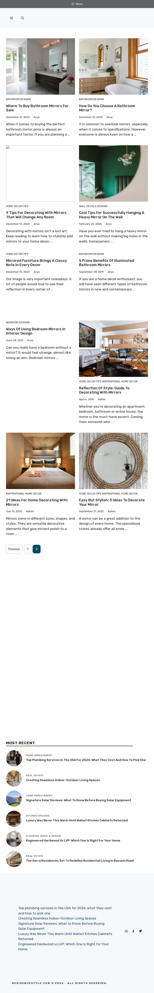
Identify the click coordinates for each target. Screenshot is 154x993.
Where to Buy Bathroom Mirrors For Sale (37, 108)
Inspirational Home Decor (120, 381)
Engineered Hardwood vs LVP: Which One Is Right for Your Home (73, 840)
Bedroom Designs (18, 322)
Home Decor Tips (17, 206)
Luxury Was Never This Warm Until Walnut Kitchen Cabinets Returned (77, 820)
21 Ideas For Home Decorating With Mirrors (37, 502)
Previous (14, 549)
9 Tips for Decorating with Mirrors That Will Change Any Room (36, 214)
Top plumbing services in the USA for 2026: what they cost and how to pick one (86, 760)
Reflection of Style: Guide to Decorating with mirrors (104, 390)
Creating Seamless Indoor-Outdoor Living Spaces (63, 780)
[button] (22, 18)
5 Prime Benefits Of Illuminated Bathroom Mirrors (106, 262)
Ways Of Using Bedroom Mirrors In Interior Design (35, 331)
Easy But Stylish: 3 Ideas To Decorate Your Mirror (112, 502)
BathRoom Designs (18, 99)
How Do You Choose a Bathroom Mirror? (107, 108)
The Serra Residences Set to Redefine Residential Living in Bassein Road (80, 860)
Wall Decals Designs (93, 206)
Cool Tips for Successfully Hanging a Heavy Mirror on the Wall (111, 214)
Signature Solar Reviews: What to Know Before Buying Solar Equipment (78, 800)
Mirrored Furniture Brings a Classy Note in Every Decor (36, 262)
